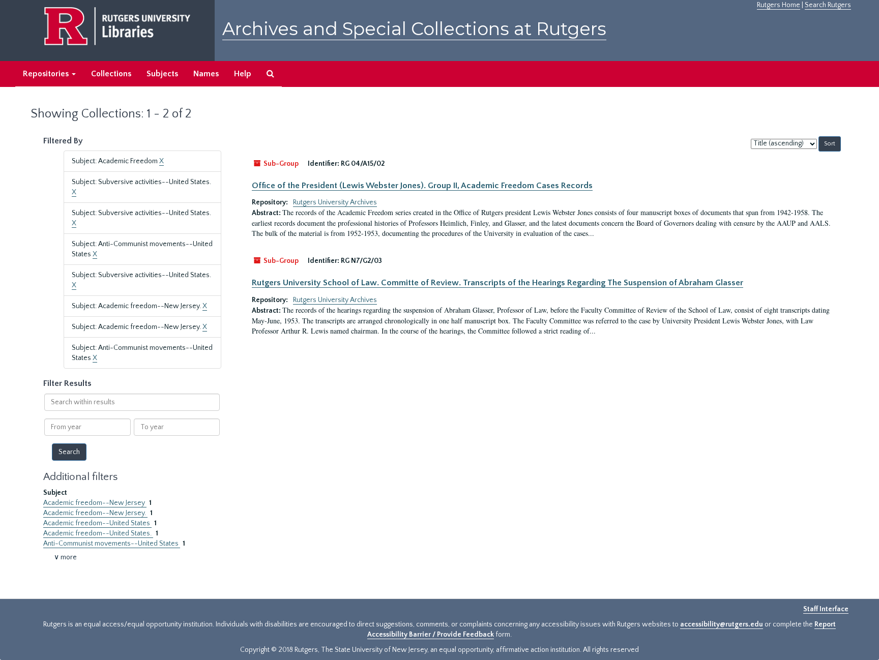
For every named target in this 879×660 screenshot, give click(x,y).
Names (206, 73)
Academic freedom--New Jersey (94, 503)
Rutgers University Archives (335, 202)
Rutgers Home (778, 5)
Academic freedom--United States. (98, 533)
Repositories (47, 73)
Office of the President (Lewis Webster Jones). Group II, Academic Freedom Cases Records (422, 185)
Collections (111, 73)
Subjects (162, 73)
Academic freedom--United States (97, 523)
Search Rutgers (828, 5)
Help (242, 73)
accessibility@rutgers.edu (721, 624)
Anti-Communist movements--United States (111, 543)
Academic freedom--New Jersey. (95, 513)
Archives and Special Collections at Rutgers (414, 29)
